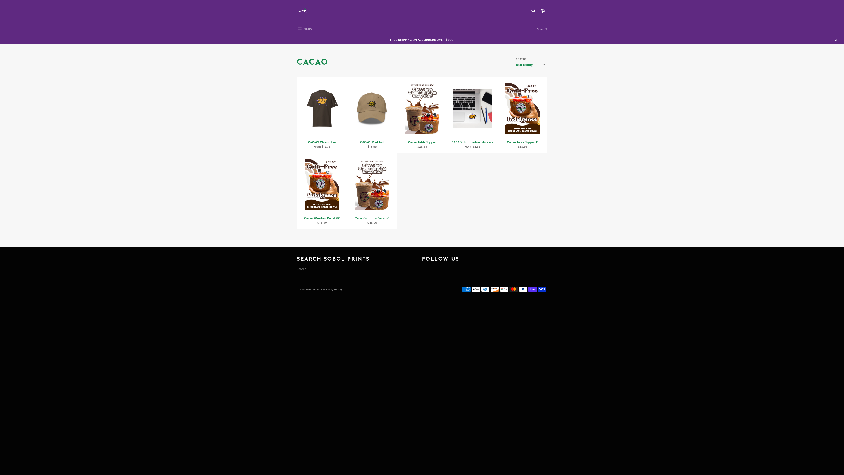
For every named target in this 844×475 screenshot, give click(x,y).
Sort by (521, 59)
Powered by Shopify (331, 289)
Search (301, 269)
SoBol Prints (312, 289)
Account (542, 29)
